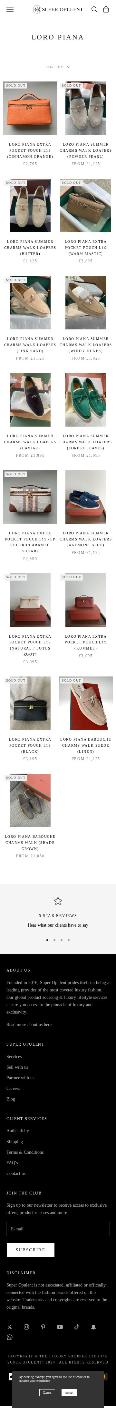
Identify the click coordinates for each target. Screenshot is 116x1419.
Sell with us (17, 1067)
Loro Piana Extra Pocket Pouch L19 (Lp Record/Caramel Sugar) (30, 542)
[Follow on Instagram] (26, 1327)
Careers (13, 1088)
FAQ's (12, 1162)
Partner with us (20, 1077)
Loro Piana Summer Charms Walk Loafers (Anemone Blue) (86, 539)
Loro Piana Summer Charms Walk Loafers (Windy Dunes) (86, 345)
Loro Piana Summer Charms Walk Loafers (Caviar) (30, 442)
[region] (58, 913)
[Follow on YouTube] (60, 1327)
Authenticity (17, 1130)
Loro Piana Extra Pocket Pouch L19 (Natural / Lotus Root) (30, 645)
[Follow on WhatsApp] (9, 1337)
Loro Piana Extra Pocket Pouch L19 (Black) (30, 745)
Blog (10, 1099)
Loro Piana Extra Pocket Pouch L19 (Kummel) (86, 642)
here (48, 1024)
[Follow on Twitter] (9, 1327)
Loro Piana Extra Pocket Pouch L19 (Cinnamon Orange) (30, 150)
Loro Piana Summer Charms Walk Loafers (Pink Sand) (30, 345)
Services (14, 1056)
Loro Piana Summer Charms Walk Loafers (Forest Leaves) (86, 442)
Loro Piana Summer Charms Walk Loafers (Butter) (30, 247)
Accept (69, 1392)
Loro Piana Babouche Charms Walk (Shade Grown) (30, 842)
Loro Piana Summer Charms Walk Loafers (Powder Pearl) (86, 150)
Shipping (14, 1141)
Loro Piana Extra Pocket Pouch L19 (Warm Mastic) (86, 247)
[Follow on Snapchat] (93, 1327)
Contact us (15, 1173)
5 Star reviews (58, 915)
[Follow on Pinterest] (43, 1327)
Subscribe (30, 1249)
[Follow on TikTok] (76, 1327)
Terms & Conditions (25, 1152)
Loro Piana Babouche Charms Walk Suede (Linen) (85, 745)
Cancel (47, 1392)
